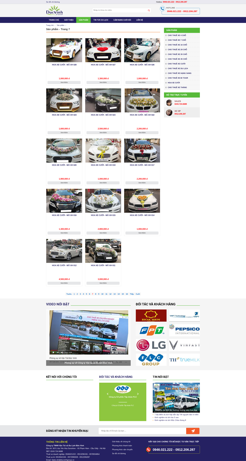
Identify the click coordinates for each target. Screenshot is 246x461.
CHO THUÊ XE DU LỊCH (178, 68)
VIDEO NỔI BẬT (57, 304)
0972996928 (73, 457)
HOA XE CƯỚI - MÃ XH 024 (64, 115)
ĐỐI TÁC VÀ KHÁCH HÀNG (115, 376)
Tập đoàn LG (123, 397)
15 (123, 294)
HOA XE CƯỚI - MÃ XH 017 (142, 165)
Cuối (138, 294)
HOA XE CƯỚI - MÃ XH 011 (103, 265)
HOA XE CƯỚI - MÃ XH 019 (103, 165)
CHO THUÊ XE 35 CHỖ (177, 54)
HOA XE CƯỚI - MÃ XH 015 (103, 215)
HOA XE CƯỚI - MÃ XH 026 (142, 65)
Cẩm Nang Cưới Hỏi (122, 20)
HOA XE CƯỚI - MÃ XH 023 (103, 115)
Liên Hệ (139, 20)
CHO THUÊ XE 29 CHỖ (177, 50)
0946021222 (70, 454)
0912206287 (85, 457)
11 (106, 294)
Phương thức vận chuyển (122, 449)
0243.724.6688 (56, 451)
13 (115, 294)
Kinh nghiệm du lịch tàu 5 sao (167, 417)
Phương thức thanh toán (122, 445)
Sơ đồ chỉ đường (119, 453)
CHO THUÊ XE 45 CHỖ (177, 59)
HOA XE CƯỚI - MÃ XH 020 (64, 165)
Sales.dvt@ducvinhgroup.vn (63, 460)
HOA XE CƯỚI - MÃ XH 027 (103, 65)
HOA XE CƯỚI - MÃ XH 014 (142, 215)
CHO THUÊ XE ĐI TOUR (178, 78)
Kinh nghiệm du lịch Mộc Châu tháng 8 (170, 420)
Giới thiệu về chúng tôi (121, 442)
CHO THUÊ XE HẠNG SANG (179, 73)
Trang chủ (50, 25)
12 (110, 294)
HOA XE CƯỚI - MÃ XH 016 (64, 215)
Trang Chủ (54, 20)
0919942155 (61, 457)
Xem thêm (64, 82)
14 (119, 294)
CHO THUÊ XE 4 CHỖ (177, 35)
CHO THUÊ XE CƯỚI (176, 64)
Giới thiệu (69, 20)
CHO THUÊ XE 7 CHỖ (177, 40)
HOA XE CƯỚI (174, 83)
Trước (69, 294)
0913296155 (82, 454)
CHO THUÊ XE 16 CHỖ (177, 45)
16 (127, 294)
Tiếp (132, 294)
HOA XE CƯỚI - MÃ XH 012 (64, 265)
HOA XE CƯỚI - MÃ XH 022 (142, 115)
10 (102, 294)
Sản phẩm (83, 20)
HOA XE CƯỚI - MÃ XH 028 (64, 65)
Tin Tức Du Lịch (100, 20)
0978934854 (94, 454)
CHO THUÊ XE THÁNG (177, 87)
